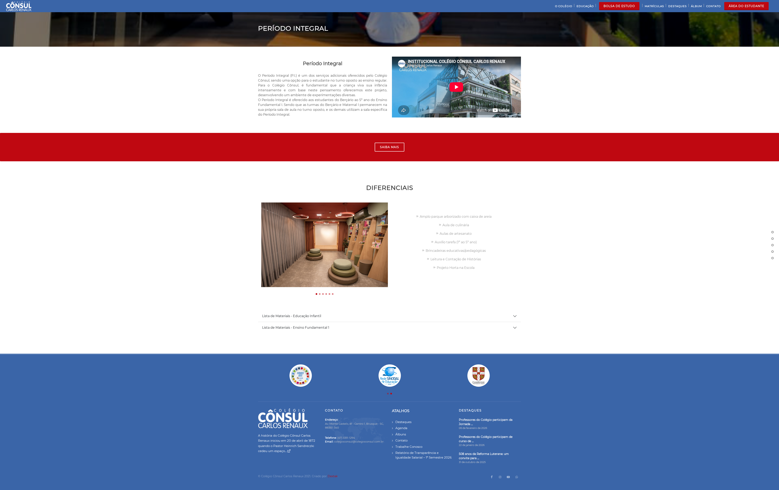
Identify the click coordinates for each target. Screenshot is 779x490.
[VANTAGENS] (772, 258)
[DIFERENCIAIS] (772, 238)
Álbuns (400, 434)
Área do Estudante (746, 6)
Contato (401, 440)
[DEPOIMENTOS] (772, 245)
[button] (316, 294)
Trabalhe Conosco (408, 447)
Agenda (401, 428)
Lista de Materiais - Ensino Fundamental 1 (295, 328)
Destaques (403, 422)
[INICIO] (772, 232)
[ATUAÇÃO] (772, 251)
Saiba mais (389, 147)
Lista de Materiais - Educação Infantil (291, 316)
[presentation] (391, 245)
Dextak (333, 476)
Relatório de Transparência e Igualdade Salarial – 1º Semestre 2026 (423, 455)
